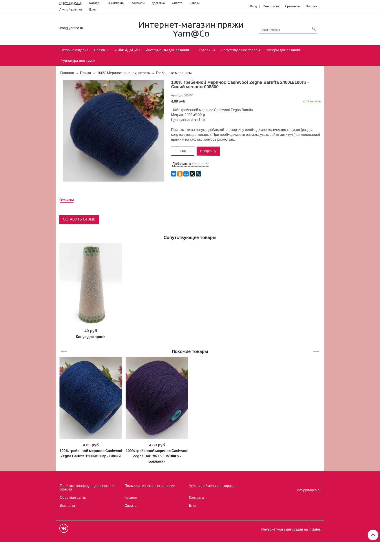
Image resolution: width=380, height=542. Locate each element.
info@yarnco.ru (71, 28)
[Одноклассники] (180, 173)
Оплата (177, 3)
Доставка (158, 3)
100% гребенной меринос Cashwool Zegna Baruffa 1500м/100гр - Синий (91, 453)
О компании (116, 3)
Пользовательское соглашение (149, 486)
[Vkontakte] (63, 528)
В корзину (91, 323)
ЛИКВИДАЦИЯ (127, 50)
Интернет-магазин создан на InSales (291, 529)
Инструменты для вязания (167, 50)
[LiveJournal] (198, 173)
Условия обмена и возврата (211, 486)
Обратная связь (73, 497)
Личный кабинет (70, 9)
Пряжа (99, 50)
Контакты (138, 3)
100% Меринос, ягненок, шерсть (123, 73)
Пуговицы (207, 50)
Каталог (95, 3)
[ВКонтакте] (173, 173)
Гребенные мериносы (174, 73)
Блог (92, 9)
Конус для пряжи (91, 337)
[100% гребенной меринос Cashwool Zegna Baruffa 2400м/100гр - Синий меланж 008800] (113, 130)
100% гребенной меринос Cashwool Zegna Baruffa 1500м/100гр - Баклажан (157, 456)
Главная (67, 73)
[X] (192, 173)
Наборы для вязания (283, 50)
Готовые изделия (74, 50)
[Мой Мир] (186, 173)
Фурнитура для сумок (77, 60)
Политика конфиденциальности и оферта (87, 487)
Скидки (195, 3)
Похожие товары (190, 351)
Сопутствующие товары (240, 50)
